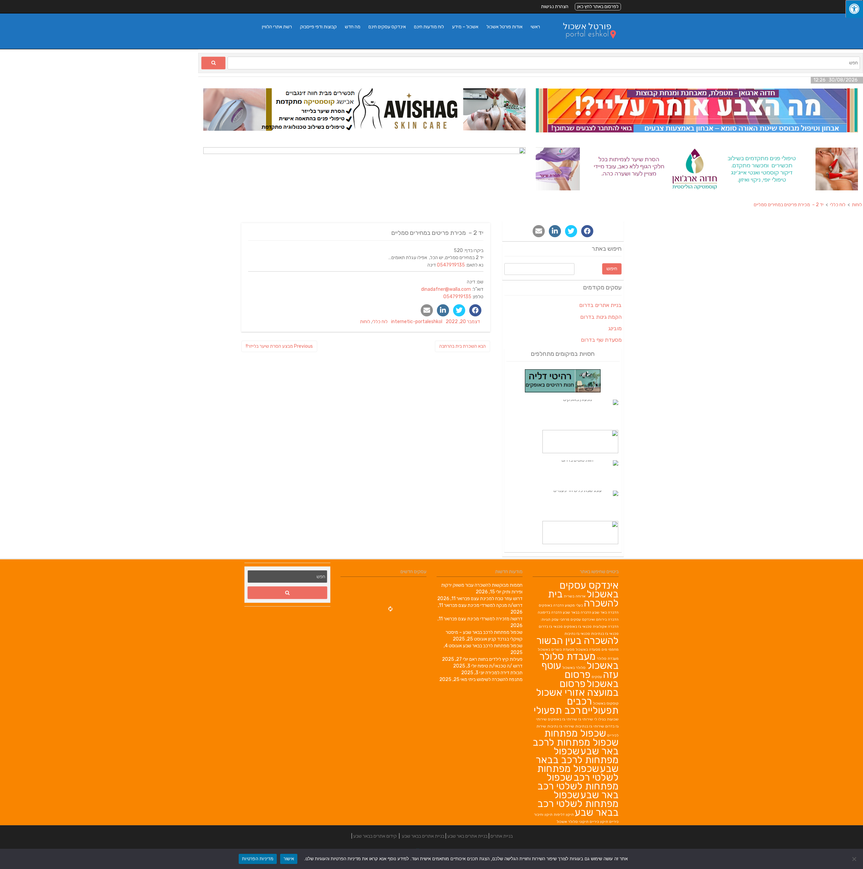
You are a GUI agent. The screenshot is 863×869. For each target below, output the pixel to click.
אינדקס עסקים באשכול (589, 590)
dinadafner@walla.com (446, 289)
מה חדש (352, 27)
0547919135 (451, 265)
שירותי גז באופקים (562, 719)
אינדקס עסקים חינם (387, 27)
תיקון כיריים (599, 821)
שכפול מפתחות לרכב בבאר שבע (493, 646)
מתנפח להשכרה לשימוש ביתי (495, 679)
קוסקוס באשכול (606, 703)
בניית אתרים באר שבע (467, 836)
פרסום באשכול (592, 679)
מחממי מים (610, 649)
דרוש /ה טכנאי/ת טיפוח (500, 666)
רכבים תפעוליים (593, 705)
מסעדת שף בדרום (601, 340)
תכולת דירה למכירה (504, 673)
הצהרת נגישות (554, 6)
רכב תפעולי (557, 710)
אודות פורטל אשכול (504, 27)
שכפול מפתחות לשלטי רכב (578, 773)
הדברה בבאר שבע (577, 612)
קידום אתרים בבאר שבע (375, 836)
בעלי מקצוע (574, 605)
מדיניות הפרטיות (257, 858)
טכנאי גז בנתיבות (605, 633)
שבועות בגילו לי (606, 719)
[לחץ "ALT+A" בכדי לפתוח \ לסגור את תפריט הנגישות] (854, 9)
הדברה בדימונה (550, 612)
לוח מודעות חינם (429, 27)
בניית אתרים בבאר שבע (423, 836)
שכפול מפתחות (575, 733)
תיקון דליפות (564, 814)
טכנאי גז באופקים (578, 626)
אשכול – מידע (465, 27)
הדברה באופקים (551, 605)
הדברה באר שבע (605, 612)
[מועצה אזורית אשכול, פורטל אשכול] (585, 45)
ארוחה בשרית (575, 596)
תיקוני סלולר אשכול (573, 821)
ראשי (535, 27)
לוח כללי (380, 321)
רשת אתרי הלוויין (277, 27)
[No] (854, 859)
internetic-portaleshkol (416, 321)
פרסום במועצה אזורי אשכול (577, 688)
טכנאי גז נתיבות (577, 633)
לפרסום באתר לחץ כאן (598, 6)
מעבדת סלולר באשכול (579, 661)
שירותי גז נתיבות (560, 726)
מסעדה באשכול (587, 649)
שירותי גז (585, 719)
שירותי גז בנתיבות (589, 726)
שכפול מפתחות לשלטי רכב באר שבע (578, 786)
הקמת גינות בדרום (601, 317)
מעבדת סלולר (608, 658)
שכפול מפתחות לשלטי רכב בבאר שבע (578, 803)
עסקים (597, 677)
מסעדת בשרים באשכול (556, 649)
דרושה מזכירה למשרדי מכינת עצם (490, 619)
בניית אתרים (501, 836)
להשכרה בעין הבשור (577, 640)
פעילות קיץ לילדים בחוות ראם (496, 659)
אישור (289, 858)
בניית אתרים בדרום (600, 305)
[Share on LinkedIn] (443, 310)
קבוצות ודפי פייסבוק (318, 27)
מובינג (615, 328)
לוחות (365, 321)
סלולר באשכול (574, 667)
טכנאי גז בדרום (551, 626)
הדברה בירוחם (607, 619)
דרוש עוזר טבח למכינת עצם (497, 598)
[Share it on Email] (427, 310)
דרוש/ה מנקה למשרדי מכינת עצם (490, 605)
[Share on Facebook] (475, 310)
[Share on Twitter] (459, 310)
